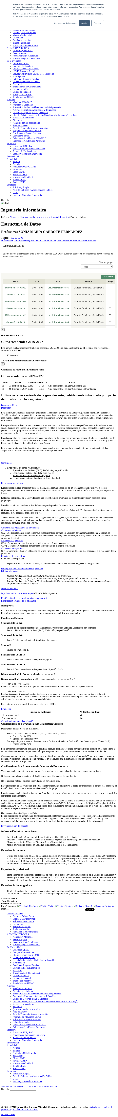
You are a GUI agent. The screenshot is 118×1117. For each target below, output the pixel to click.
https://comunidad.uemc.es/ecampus (17, 593)
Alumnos (14, 217)
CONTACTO (21, 1086)
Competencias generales (12, 540)
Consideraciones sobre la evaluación (17, 721)
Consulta (5, 200)
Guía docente (7, 240)
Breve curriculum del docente (14, 826)
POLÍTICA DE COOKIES (25, 1109)
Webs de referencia (9, 588)
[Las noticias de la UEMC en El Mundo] (70, 1097)
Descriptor (6, 408)
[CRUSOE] (98, 1097)
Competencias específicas (12, 548)
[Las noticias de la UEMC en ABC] (58, 1097)
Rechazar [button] (97, 23)
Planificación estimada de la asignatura (18, 601)
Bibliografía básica (9, 571)
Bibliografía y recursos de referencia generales (22, 568)
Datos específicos (9, 405)
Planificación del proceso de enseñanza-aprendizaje (24, 598)
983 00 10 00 (17, 238)
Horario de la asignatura (25, 240)
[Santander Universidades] (109, 1097)
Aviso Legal (94, 1107)
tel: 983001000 (8, 1114)
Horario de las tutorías (46, 240)
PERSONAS (31, 1086)
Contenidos (6, 463)
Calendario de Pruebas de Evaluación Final (76, 240)
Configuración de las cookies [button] (65, 23)
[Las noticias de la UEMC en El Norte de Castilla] (30, 1097)
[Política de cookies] (102, 1107)
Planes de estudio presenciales (33, 217)
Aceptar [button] (84, 23)
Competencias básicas (11, 530)
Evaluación (6, 709)
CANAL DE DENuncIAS (47, 1086)
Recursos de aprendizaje (12, 483)
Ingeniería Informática (59, 217)
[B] (8, 909)
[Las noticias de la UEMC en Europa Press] (86, 1097)
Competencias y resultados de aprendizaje (20, 527)
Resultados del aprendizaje (13, 556)
